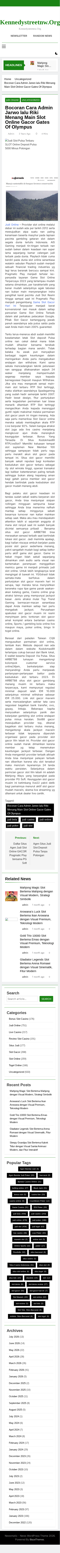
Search (46, 998)
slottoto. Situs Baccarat (21, 1316)
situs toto (15, 1278)
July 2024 (14, 1416)
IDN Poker (40, 1207)
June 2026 (14, 1343)
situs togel (40, 1271)
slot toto (38, 1303)
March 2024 (15, 1436)
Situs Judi (14, 1045)
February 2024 (16, 1442)
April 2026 (14, 1356)
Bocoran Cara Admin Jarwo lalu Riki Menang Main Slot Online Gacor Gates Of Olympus (29, 809)
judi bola (12, 819)
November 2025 (17, 1389)
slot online (39, 1297)
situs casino (29, 1259)
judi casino (28, 819)
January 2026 (16, 1376)
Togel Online (15, 1065)
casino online (17, 1201)
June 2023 (14, 1482)
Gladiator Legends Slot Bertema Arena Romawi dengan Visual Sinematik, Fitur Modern (30, 1132)
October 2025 (16, 1396)
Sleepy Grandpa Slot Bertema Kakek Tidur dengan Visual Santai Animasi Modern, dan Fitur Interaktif (29, 1146)
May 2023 (14, 1489)
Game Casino (20, 1207)
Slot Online (14, 1058)
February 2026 (16, 1369)
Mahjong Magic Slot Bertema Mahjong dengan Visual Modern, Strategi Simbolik (43, 64)
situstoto (32, 1278)
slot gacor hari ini (39, 1291)
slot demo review (38, 1284)
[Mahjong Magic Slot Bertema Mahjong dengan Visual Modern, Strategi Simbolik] (32, 63)
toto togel (43, 1316)
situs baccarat (38, 1252)
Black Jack (40, 1188)
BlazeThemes (37, 1539)
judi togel (38, 1227)
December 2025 (17, 1383)
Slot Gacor (14, 1052)
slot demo (17, 1284)
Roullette (19, 1252)
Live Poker (39, 1233)
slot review (22, 1303)
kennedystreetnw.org (30, 22)
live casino (20, 1233)
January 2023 (16, 1516)
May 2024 (14, 1423)
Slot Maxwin (20, 1297)
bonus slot (20, 1194)
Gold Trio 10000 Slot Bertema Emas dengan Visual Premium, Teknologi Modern (28, 1119)
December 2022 (17, 1522)
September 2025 (17, 1403)
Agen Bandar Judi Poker (21, 1175)
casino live (38, 1194)
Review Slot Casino (19, 1038)
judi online (45, 819)
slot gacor (17, 1291)
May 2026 (14, 1350)
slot (46, 1278)
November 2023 (17, 1462)
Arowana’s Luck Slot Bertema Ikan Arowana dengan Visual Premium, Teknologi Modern (28, 1105)
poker (40, 1246)
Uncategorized (31, 100)
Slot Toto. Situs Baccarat (30, 1310)
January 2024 (16, 1449)
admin (11, 133)
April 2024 (14, 1429)
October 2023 (16, 1469)
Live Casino (15, 1032)
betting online (20, 1188)
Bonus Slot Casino (18, 1018)
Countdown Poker (40, 1201)
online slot (39, 1239)
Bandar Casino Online (29, 1182)
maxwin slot (21, 1239)
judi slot (28, 825)
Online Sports (22, 1246)
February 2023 (16, 1509)
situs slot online (21, 1271)
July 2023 (14, 1476)
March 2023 (15, 1502)
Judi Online (12, 100)
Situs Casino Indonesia (21, 1265)
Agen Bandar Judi (29, 1169)
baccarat (45, 1175)
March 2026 (15, 1363)
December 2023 (17, 1456)
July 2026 (14, 1336)
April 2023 (14, 1496)
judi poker (13, 825)
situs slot (44, 1265)
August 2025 (15, 1409)
